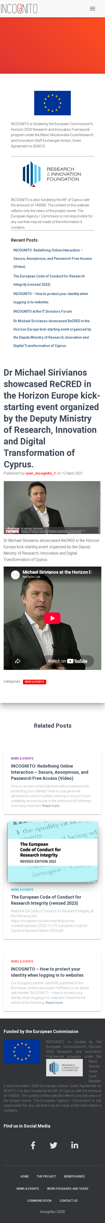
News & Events (34, 681)
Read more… (51, 806)
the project (46, 1176)
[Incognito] (21, 8)
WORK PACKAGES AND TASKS (67, 1188)
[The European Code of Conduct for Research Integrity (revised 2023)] (52, 852)
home (25, 1176)
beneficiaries (74, 1176)
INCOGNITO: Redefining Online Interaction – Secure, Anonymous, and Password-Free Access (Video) (52, 258)
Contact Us (69, 1200)
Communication (39, 1200)
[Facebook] (33, 1145)
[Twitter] (53, 1145)
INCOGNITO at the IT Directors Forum (42, 311)
